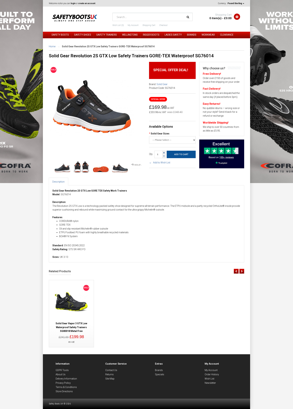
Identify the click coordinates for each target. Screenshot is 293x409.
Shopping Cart (148, 25)
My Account (133, 25)
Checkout (163, 25)
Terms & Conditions (66, 387)
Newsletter (210, 383)
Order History (212, 374)
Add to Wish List (161, 162)
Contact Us (111, 370)
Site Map (109, 378)
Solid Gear (162, 84)
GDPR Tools (62, 370)
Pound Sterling (235, 3)
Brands (159, 370)
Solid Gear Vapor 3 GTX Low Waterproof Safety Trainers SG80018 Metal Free (71, 327)
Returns (109, 374)
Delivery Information (66, 378)
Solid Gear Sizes (160, 133)
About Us (60, 374)
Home (52, 46)
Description (58, 181)
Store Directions (64, 391)
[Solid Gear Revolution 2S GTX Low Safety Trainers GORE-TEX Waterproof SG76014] (92, 149)
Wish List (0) (118, 25)
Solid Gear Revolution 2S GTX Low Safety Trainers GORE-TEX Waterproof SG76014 (108, 46)
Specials (159, 374)
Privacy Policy (63, 383)
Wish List (209, 378)
